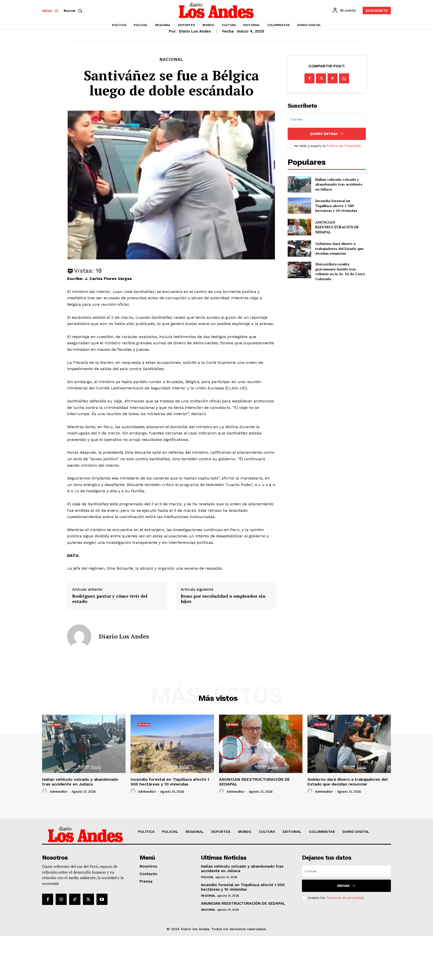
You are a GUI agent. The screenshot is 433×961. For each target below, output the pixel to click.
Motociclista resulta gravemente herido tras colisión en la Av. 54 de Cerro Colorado (340, 271)
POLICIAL (207, 877)
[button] (74, 10)
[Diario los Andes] (79, 636)
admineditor (59, 791)
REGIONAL (208, 895)
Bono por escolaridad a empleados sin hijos (223, 598)
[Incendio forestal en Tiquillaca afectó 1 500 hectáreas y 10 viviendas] (299, 206)
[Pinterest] (333, 78)
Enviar (343, 886)
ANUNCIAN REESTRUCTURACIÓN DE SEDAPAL (337, 227)
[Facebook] (309, 78)
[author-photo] (45, 791)
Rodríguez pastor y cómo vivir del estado (109, 598)
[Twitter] (321, 78)
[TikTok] (74, 899)
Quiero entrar (324, 134)
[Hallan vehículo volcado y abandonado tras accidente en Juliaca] (299, 184)
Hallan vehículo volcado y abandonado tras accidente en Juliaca (338, 184)
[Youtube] (101, 899)
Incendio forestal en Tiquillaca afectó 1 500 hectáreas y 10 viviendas (336, 205)
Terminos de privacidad (344, 898)
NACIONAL (171, 59)
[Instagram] (61, 899)
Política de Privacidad (343, 146)
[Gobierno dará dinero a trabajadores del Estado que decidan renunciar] (299, 248)
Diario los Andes (195, 31)
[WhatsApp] (344, 78)
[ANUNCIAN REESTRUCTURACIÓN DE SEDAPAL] (299, 227)
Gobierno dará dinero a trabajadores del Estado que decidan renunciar (339, 248)
